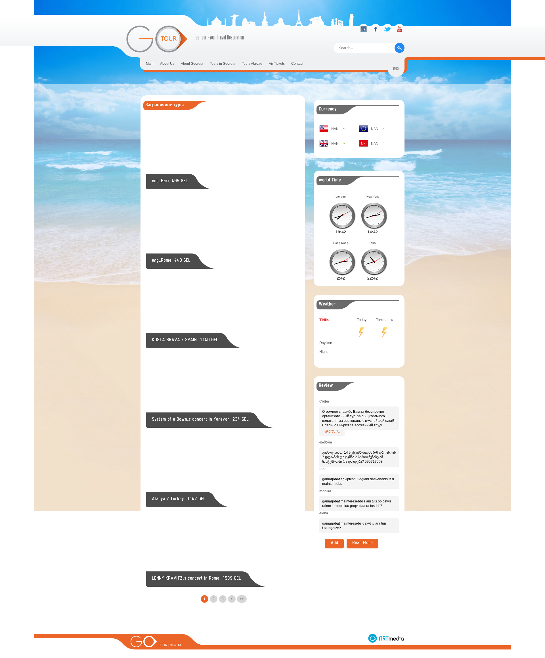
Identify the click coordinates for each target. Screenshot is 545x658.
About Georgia (192, 64)
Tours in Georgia (222, 64)
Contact (297, 64)
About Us (167, 64)
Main (150, 64)
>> (242, 599)
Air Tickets (277, 64)
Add (334, 543)
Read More (362, 543)
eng (396, 69)
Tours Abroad (252, 64)
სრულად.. (332, 432)
